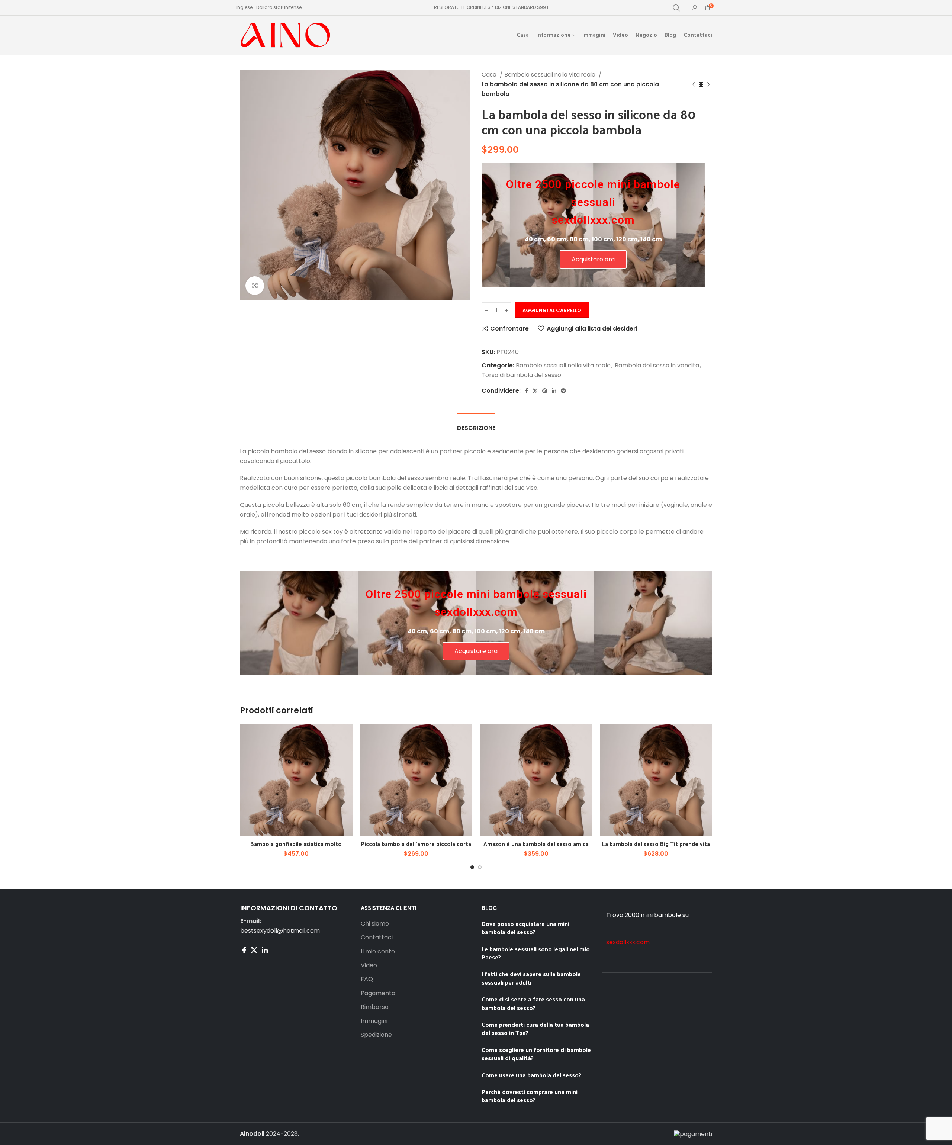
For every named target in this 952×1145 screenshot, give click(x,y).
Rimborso (375, 1007)
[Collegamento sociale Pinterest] (545, 391)
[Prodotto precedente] (693, 84)
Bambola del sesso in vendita (657, 365)
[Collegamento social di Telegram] (563, 391)
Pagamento (378, 993)
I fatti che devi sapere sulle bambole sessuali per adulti (531, 977)
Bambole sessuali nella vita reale (551, 74)
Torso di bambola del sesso (521, 375)
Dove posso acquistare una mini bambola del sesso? (525, 927)
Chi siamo (375, 924)
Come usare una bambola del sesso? (531, 1075)
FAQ (367, 979)
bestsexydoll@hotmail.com (280, 930)
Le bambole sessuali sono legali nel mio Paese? (536, 952)
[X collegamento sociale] (535, 391)
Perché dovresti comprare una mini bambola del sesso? (530, 1095)
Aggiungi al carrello (551, 310)
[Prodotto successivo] (708, 84)
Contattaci (377, 937)
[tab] (476, 424)
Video (369, 965)
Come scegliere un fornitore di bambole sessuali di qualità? (536, 1053)
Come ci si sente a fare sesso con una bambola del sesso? (533, 1003)
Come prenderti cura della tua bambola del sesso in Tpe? (535, 1028)
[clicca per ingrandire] (254, 285)
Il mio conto (378, 952)
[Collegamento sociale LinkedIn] (554, 391)
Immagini (374, 1021)
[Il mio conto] (695, 7)
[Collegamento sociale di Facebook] (526, 391)
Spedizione (376, 1035)
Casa (490, 74)
